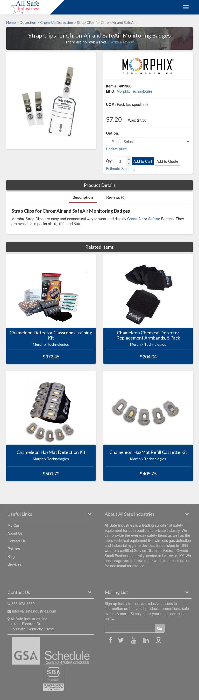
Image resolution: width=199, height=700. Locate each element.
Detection (28, 22)
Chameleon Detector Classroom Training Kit (51, 335)
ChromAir (135, 218)
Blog (11, 556)
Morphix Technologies (135, 91)
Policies (14, 548)
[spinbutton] (120, 161)
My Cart (14, 525)
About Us (15, 533)
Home (11, 22)
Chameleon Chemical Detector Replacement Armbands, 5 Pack (148, 335)
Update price (116, 148)
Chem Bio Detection (56, 22)
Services (15, 564)
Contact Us (17, 540)
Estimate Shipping (121, 168)
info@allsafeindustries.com (34, 611)
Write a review (122, 42)
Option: (112, 133)
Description (83, 197)
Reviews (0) (116, 197)
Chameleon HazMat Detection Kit (51, 452)
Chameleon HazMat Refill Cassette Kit (148, 452)
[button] (128, 159)
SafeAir (154, 218)
